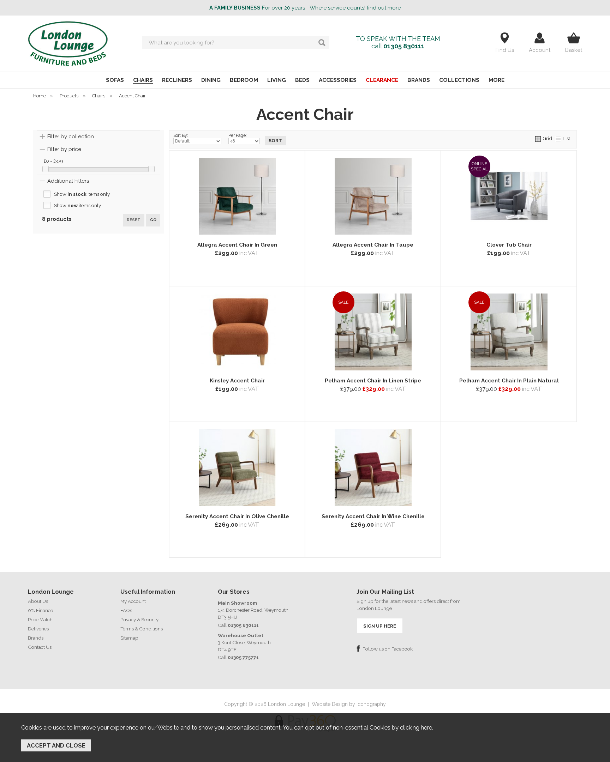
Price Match (40, 619)
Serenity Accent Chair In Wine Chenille (373, 516)
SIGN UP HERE (379, 626)
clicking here (416, 727)
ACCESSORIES (338, 80)
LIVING (276, 80)
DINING (211, 80)
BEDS (302, 80)
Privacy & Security (139, 619)
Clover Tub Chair (509, 245)
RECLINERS (177, 80)
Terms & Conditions (141, 628)
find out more (384, 8)
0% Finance (40, 610)
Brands (35, 638)
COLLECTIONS (459, 80)
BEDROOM (244, 80)
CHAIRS (143, 80)
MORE (496, 80)
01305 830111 (403, 46)
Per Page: (237, 135)
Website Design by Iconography (349, 704)
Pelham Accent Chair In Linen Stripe (373, 380)
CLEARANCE (382, 80)
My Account (133, 601)
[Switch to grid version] (538, 138)
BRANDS (418, 80)
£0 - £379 (53, 161)
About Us (38, 601)
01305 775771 (243, 657)
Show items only (82, 194)
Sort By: (180, 135)
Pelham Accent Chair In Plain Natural (509, 380)
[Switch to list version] (558, 138)
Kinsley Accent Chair (237, 380)
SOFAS (115, 80)
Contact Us (40, 647)
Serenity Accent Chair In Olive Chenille (237, 516)
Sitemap (129, 638)
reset (133, 220)
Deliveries (38, 628)
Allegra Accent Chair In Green (237, 245)
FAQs (126, 610)
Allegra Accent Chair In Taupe (373, 245)
